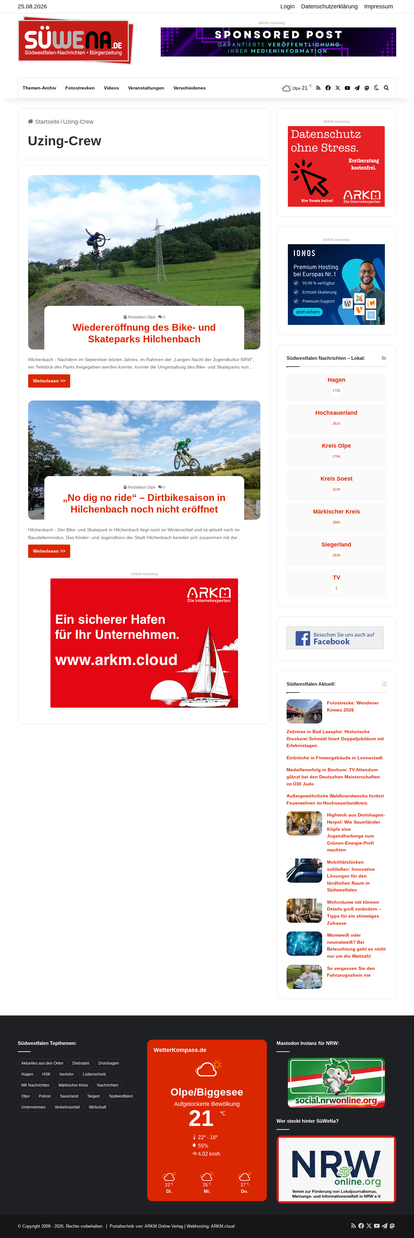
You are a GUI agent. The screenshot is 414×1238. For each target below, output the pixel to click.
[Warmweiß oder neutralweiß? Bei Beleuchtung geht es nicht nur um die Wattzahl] (304, 943)
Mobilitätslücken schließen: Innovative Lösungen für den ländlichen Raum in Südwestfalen (351, 875)
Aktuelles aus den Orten (42, 1063)
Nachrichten (107, 1085)
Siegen (93, 1096)
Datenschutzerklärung (329, 6)
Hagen (27, 1074)
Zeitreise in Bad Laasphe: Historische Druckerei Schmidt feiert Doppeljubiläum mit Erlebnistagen (335, 738)
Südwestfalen (121, 1096)
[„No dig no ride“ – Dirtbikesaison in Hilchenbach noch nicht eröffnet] (144, 460)
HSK (46, 1074)
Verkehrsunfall (67, 1107)
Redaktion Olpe (142, 317)
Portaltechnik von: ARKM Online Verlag (146, 1226)
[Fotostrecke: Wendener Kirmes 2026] (304, 711)
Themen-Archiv (39, 87)
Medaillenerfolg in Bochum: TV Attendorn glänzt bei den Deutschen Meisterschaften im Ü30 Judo (333, 776)
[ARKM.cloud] (144, 643)
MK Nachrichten (35, 1085)
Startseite (46, 122)
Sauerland (69, 1096)
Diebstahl (80, 1063)
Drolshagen (108, 1063)
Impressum (378, 6)
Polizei (45, 1096)
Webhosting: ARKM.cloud (210, 1226)
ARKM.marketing (271, 23)
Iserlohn (67, 1074)
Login (287, 6)
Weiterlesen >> (49, 380)
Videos (111, 87)
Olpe (25, 1096)
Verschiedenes (189, 87)
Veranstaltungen (146, 87)
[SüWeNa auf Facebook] (335, 647)
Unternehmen (33, 1107)
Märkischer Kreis (73, 1085)
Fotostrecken (80, 87)
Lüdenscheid (94, 1074)
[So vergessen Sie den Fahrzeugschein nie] (304, 977)
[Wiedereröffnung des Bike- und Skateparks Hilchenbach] (144, 262)
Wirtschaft (97, 1107)
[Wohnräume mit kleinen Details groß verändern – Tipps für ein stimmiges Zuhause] (304, 911)
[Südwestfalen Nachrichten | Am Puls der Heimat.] (76, 40)
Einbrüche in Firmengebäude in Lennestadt (335, 757)
